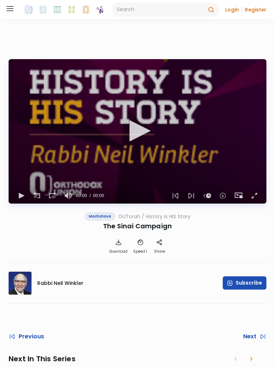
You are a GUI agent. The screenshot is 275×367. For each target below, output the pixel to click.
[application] (137, 131)
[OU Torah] (28, 9)
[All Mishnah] (43, 9)
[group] (68, 196)
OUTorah (129, 216)
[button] (232, 9)
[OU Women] (100, 9)
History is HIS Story (168, 216)
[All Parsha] (71, 9)
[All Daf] (86, 9)
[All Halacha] (57, 9)
